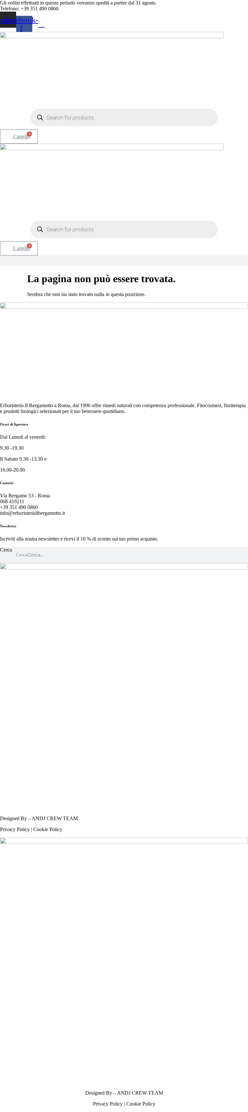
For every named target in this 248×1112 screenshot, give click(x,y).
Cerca (6, 549)
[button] (124, 260)
